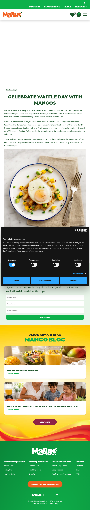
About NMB (9, 466)
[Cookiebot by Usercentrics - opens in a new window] (77, 230)
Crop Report (57, 470)
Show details (77, 273)
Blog (77, 470)
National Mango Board (14, 461)
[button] (45, 494)
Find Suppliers (35, 470)
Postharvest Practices (61, 474)
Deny (16, 281)
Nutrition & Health (59, 466)
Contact (79, 466)
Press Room (34, 466)
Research (81, 6)
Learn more (13, 373)
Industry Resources (38, 461)
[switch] (34, 265)
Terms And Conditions (39, 504)
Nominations (9, 474)
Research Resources (61, 461)
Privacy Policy (53, 504)
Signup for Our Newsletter (45, 484)
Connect (80, 461)
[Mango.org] (45, 451)
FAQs (78, 474)
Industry (34, 6)
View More (45, 422)
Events (32, 474)
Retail (67, 6)
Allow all (73, 281)
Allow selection (45, 281)
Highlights (8, 470)
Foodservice (52, 6)
